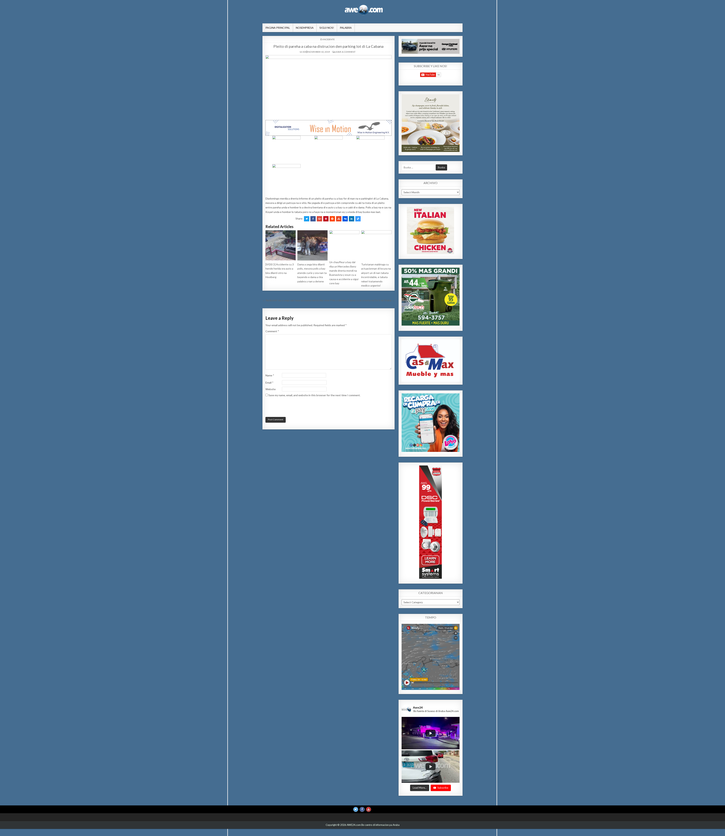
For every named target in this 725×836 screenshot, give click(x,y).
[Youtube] (368, 809)
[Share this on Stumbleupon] (338, 218)
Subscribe (442, 787)
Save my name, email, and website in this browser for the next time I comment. (314, 395)
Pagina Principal (277, 27)
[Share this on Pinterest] (326, 218)
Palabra (346, 27)
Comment (272, 331)
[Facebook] (362, 809)
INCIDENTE (329, 39)
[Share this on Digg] (345, 218)
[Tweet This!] (306, 218)
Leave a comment (345, 51)
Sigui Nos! (326, 27)
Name (269, 375)
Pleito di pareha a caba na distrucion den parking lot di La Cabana (328, 46)
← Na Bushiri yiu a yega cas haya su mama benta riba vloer (296, 300)
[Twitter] (355, 809)
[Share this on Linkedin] (351, 218)
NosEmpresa (305, 27)
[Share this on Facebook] (313, 218)
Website (270, 389)
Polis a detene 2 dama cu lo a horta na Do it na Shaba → (362, 300)
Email (269, 382)
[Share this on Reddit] (332, 218)
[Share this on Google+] (319, 218)
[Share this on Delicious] (358, 218)
